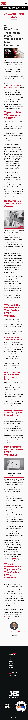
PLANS (10, 659)
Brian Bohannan (14, 631)
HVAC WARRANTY (13, 677)
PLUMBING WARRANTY (14, 679)
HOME (10, 657)
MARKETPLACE (12, 675)
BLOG (10, 681)
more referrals (12, 558)
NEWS (10, 683)
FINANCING (11, 685)
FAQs (10, 686)
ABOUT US (11, 667)
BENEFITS (11, 661)
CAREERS (11, 663)
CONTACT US (12, 665)
